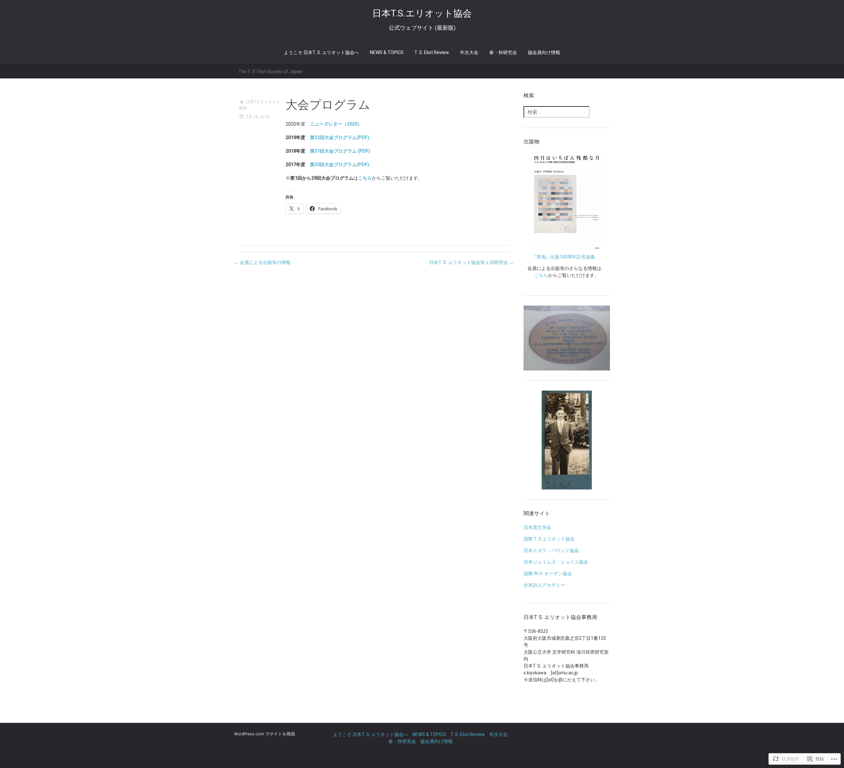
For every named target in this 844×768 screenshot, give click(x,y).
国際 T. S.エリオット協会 (549, 539)
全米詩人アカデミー (544, 585)
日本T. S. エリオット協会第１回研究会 (471, 262)
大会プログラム (328, 105)
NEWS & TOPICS (387, 52)
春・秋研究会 (503, 52)
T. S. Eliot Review (431, 52)
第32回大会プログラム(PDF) (339, 137)
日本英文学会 (537, 527)
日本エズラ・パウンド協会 (551, 550)
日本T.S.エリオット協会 (259, 105)
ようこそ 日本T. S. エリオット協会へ (321, 52)
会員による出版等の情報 (262, 262)
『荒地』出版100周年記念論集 (563, 256)
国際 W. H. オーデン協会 (548, 573)
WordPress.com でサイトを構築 (264, 733)
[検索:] (556, 112)
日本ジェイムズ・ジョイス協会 (556, 562)
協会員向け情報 (544, 52)
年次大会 (469, 52)
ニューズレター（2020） (336, 124)
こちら (541, 275)
